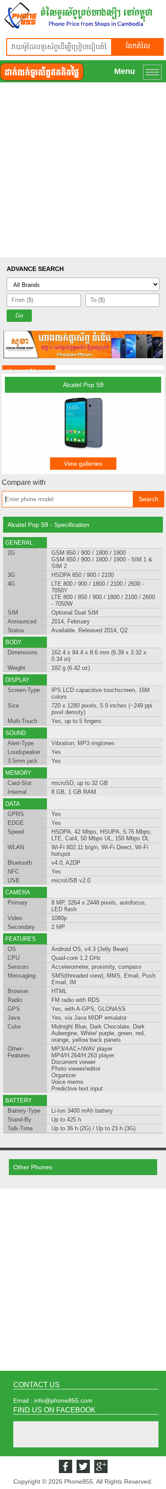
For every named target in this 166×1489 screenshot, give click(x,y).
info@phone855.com (63, 1400)
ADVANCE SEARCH (35, 268)
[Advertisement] (83, 170)
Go (19, 315)
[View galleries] (83, 451)
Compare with (24, 482)
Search (148, 499)
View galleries (83, 463)
